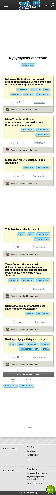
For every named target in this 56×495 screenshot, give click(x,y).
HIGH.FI (30, 459)
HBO (47, 89)
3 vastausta (39, 143)
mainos (30, 313)
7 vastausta (39, 357)
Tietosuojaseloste (34, 483)
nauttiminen (10, 386)
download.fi (32, 451)
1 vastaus (40, 322)
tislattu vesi (26, 386)
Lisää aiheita (28, 428)
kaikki (43, 380)
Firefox (45, 344)
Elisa (21, 344)
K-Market (16, 94)
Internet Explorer (29, 349)
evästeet (32, 344)
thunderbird (43, 135)
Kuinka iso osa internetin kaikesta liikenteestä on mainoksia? (25, 307)
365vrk (28, 380)
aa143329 (36, 89)
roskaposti (28, 65)
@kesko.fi (22, 89)
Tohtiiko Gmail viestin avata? (22, 229)
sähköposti (43, 130)
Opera (46, 349)
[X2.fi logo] (28, 5)
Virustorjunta (42, 239)
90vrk (13, 380)
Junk (31, 234)
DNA (12, 344)
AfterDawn (31, 447)
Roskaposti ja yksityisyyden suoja (25, 339)
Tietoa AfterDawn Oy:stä (37, 473)
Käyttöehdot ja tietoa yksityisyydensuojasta (36, 478)
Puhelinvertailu (33, 455)
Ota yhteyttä (32, 469)
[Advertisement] (28, 206)
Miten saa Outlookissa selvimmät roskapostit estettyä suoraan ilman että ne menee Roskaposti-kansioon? (28, 82)
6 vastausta (39, 102)
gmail (21, 234)
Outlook (29, 94)
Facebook (28, 167)
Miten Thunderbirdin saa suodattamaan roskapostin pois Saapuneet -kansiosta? (24, 122)
